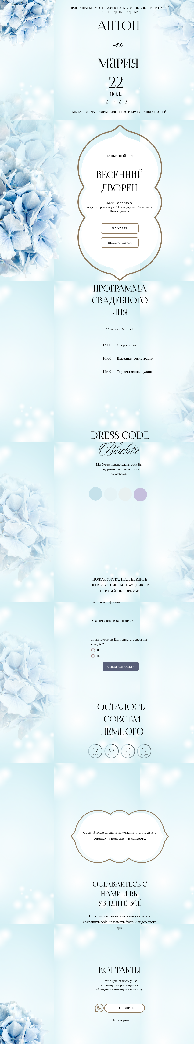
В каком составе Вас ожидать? (113, 620)
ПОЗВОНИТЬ (124, 1008)
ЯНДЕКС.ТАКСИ (120, 242)
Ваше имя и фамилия (106, 601)
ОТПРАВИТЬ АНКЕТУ (120, 666)
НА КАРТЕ (119, 228)
